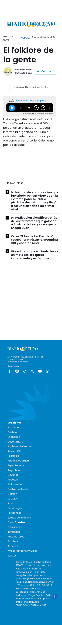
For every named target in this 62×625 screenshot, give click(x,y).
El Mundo (13, 475)
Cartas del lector (18, 489)
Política (12, 432)
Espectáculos (15, 465)
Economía (13, 437)
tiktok (25, 371)
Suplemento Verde (19, 446)
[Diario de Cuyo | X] (45, 24)
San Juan (13, 427)
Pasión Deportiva (18, 460)
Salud (10, 503)
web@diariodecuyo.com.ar (30, 575)
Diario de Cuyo (8, 38)
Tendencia (14, 513)
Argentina (13, 470)
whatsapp (47, 371)
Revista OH (14, 451)
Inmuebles (14, 532)
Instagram (17, 371)
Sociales (12, 498)
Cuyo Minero (15, 441)
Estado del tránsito (19, 517)
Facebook (9, 371)
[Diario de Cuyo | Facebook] (32, 24)
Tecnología (14, 508)
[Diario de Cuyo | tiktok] (52, 24)
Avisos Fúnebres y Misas (22, 551)
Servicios (12, 546)
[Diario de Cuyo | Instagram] (39, 24)
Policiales (13, 456)
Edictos (12, 555)
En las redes (14, 484)
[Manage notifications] (54, 596)
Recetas (12, 479)
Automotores (15, 536)
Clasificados (14, 527)
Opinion (12, 494)
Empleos (12, 541)
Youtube (40, 371)
